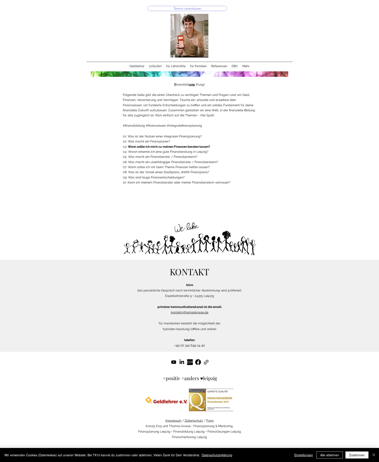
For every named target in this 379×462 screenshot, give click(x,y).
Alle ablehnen (329, 455)
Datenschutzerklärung (217, 455)
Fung (210, 420)
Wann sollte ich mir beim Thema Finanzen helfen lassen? (169, 167)
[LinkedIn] (182, 362)
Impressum (173, 420)
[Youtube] (174, 362)
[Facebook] (198, 362)
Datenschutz (193, 420)
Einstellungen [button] (303, 455)
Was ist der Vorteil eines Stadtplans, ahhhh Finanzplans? (168, 172)
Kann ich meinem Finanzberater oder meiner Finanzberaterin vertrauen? (179, 182)
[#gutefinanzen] (190, 362)
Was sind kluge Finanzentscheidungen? (156, 177)
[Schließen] (373, 454)
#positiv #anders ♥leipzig (190, 378)
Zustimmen (357, 455)
